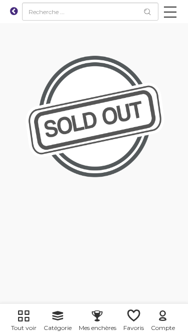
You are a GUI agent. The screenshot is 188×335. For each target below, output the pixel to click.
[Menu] (170, 14)
